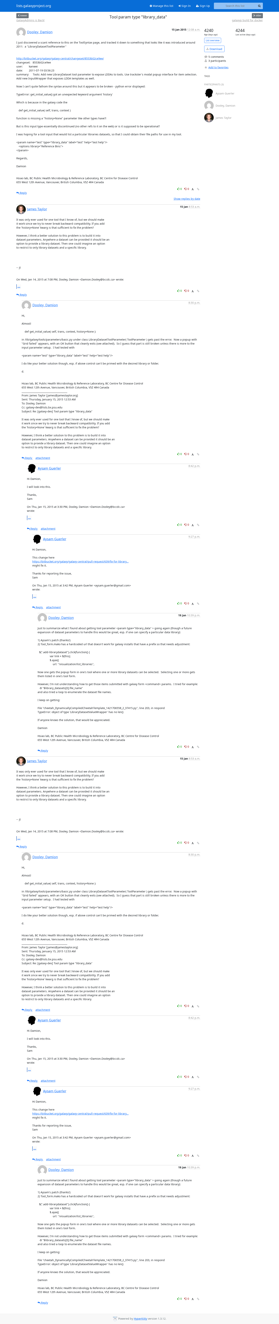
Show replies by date (187, 198)
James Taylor (37, 209)
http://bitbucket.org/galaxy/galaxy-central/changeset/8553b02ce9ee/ (60, 58)
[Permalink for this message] (198, 189)
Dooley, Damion (40, 32)
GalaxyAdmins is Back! (30, 20)
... (18, 286)
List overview (213, 40)
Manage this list (162, 6)
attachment (42, 458)
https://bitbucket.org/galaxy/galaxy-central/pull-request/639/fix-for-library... (80, 561)
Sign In (186, 6)
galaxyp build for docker (247, 20)
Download (215, 49)
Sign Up (204, 6)
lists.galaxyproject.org (33, 6)
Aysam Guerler (49, 468)
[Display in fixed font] (192, 189)
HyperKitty (140, 1318)
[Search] (259, 6)
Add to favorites (218, 67)
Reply (23, 193)
